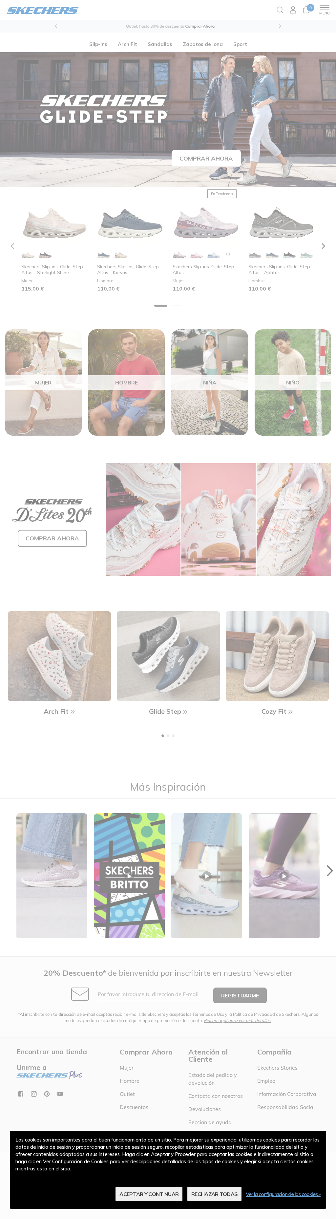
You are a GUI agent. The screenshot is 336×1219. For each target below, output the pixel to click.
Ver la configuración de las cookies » (283, 1194)
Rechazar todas (214, 1194)
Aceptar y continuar (148, 1194)
